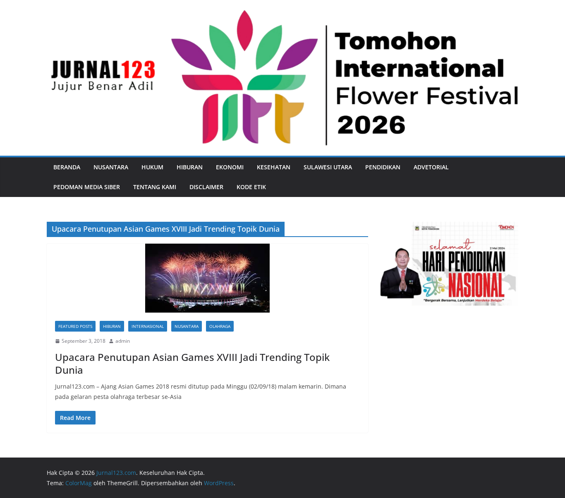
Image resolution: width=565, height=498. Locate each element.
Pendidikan (382, 167)
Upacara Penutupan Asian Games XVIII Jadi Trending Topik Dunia (192, 363)
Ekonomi (230, 167)
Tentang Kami (154, 187)
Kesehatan (273, 167)
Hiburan (190, 167)
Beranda (66, 167)
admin (122, 340)
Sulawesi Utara (328, 167)
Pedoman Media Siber (86, 187)
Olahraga (219, 326)
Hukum (152, 167)
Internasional (148, 326)
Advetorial (431, 167)
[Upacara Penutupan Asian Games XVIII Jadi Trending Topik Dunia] (207, 278)
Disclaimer (206, 187)
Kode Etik (251, 187)
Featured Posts (75, 326)
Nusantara (110, 167)
